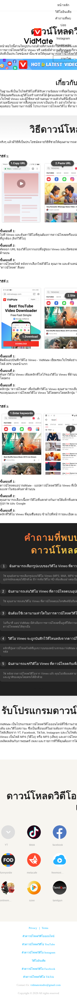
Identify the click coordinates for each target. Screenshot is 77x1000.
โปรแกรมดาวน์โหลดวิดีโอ (50, 106)
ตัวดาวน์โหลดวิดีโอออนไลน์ (38, 936)
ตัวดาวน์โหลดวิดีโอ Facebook (38, 969)
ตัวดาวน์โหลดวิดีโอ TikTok (38, 976)
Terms (45, 928)
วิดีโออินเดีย (63, 11)
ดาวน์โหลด (63, 31)
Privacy (33, 928)
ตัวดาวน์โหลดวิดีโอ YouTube (38, 944)
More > (38, 688)
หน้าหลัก (63, 5)
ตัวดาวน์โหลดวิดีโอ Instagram (38, 952)
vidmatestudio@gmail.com (45, 985)
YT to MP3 (63, 51)
